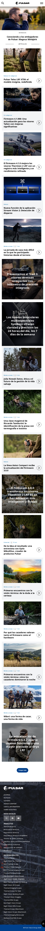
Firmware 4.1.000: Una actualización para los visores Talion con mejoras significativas (19, 123)
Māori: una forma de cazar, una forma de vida (17, 717)
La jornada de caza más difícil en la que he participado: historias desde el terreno (19, 252)
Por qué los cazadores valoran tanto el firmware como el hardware (19, 635)
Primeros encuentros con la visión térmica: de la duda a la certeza (19, 593)
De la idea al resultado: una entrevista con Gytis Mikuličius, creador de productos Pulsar (18, 550)
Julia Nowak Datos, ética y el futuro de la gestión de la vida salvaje (19, 381)
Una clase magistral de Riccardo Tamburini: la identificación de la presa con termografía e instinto (19, 425)
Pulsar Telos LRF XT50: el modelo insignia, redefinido (18, 80)
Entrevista (22, 32)
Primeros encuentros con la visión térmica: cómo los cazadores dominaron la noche (19, 677)
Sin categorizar (13, 76)
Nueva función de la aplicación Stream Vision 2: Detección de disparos (19, 210)
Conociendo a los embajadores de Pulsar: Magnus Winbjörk (22, 38)
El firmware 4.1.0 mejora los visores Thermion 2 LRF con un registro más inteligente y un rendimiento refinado (19, 167)
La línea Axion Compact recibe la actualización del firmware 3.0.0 (19, 468)
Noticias (6, 76)
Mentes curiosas (8, 246)
